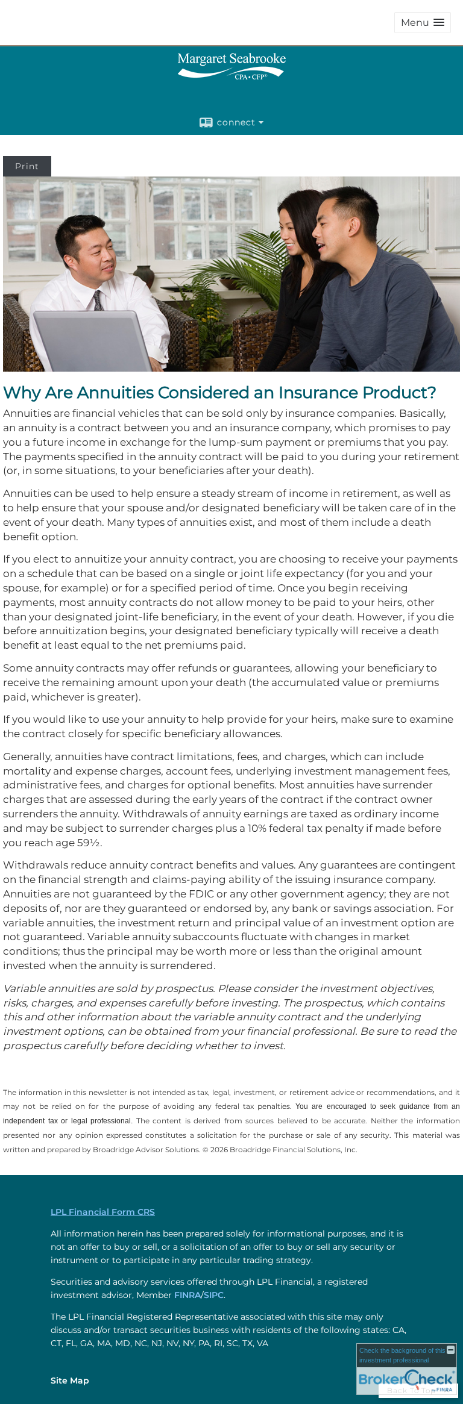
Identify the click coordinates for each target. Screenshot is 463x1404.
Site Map (70, 1380)
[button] (422, 22)
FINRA (187, 1295)
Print (27, 166)
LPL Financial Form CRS (103, 1211)
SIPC (214, 1295)
